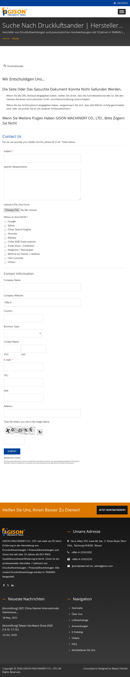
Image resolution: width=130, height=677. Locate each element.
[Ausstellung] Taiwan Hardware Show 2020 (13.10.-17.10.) (27, 627)
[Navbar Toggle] (122, 11)
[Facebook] (4, 585)
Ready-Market (120, 668)
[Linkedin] (12, 585)
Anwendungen (80, 626)
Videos (75, 638)
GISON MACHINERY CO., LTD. (40, 668)
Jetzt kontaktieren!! (112, 510)
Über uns (77, 614)
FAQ (74, 644)
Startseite (77, 608)
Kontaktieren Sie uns (83, 650)
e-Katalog (77, 632)
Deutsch (122, 3)
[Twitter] (8, 585)
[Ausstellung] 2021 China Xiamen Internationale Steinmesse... (30, 610)
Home (15, 38)
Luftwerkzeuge (80, 620)
